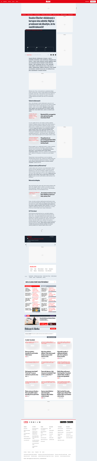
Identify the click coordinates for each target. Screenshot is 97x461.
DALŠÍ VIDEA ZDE (52, 315)
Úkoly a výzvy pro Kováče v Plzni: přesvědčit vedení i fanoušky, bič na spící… (44, 305)
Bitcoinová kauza (41, 270)
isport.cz (50, 296)
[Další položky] (74, 15)
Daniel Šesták (29, 54)
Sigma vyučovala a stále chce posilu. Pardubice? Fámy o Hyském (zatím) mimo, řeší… (44, 295)
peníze (34, 277)
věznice (30, 277)
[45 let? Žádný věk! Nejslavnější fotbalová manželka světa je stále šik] (52, 310)
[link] (29, 422)
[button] (63, 422)
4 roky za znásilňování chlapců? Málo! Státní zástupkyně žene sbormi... (28, 290)
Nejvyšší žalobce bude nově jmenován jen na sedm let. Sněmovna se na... (28, 294)
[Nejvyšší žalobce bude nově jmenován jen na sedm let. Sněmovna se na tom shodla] (36, 294)
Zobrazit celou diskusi (51, 337)
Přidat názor (53, 328)
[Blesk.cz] (48, 1)
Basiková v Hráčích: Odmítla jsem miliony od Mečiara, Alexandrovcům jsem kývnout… (44, 290)
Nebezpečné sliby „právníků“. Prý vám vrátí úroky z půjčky (28, 309)
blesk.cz (50, 291)
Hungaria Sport (39, 277)
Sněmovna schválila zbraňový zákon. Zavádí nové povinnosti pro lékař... (28, 305)
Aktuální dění (33, 266)
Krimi (31, 270)
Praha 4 (44, 277)
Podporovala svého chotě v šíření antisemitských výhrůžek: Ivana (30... (28, 300)
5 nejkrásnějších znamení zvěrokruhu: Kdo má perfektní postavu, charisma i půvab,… (44, 300)
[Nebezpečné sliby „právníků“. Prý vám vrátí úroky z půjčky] (36, 310)
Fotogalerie (29, 236)
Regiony (35, 270)
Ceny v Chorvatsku (48, 270)
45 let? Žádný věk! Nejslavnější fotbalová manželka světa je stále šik (44, 309)
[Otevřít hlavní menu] (1, 1)
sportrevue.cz (51, 311)
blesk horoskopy (51, 301)
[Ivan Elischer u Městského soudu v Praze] (33, 30)
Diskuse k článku (32, 328)
